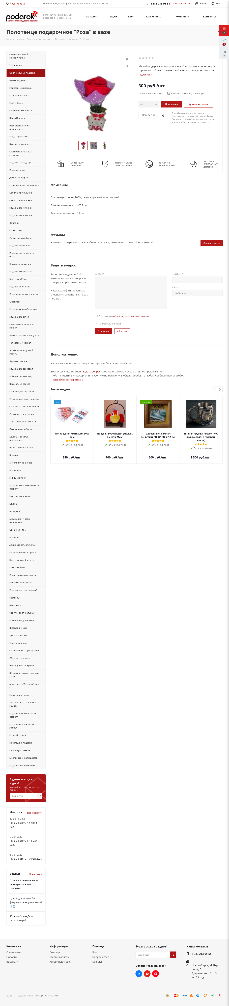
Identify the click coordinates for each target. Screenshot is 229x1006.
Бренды (97, 961)
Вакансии (12, 961)
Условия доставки (60, 961)
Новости (11, 957)
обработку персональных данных (131, 316)
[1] (140, 58)
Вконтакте (138, 973)
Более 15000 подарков (77, 164)
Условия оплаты (59, 957)
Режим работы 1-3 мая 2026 (26, 858)
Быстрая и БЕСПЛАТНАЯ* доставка (211, 164)
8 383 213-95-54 (201, 954)
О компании (14, 952)
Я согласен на (124, 316)
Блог (95, 952)
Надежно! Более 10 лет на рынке (123, 164)
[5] (152, 58)
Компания (13, 946)
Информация (58, 946)
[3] (146, 58)
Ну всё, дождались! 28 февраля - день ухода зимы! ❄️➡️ (26, 902)
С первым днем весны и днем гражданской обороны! (24, 884)
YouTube (147, 973)
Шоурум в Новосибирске (167, 164)
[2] (143, 58)
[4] (149, 58)
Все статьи (35, 874)
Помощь (54, 952)
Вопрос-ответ (100, 957)
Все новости (34, 812)
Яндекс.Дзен (155, 973)
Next (220, 390)
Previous (214, 390)
